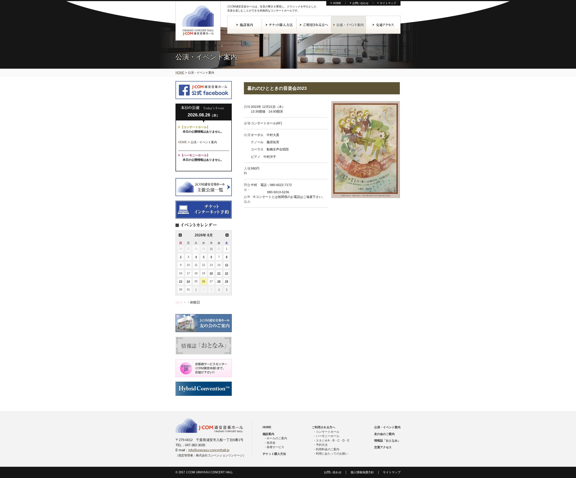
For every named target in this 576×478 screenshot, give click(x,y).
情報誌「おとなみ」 (387, 440)
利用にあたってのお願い (332, 453)
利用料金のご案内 (327, 449)
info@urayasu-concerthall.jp (208, 450)
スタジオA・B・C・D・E (332, 440)
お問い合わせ (360, 3)
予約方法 (322, 444)
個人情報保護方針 (362, 472)
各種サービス (275, 447)
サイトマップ (388, 3)
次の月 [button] (227, 235)
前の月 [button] (180, 235)
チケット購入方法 (279, 25)
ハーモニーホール (327, 436)
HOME (337, 3)
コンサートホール (327, 431)
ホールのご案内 (277, 438)
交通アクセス (383, 25)
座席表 (271, 442)
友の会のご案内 (384, 434)
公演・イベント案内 (348, 25)
